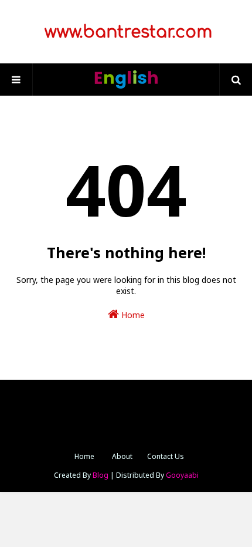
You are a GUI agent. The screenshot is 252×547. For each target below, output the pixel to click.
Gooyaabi (182, 475)
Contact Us (165, 456)
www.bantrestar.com (126, 32)
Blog (100, 475)
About (122, 456)
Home (132, 314)
